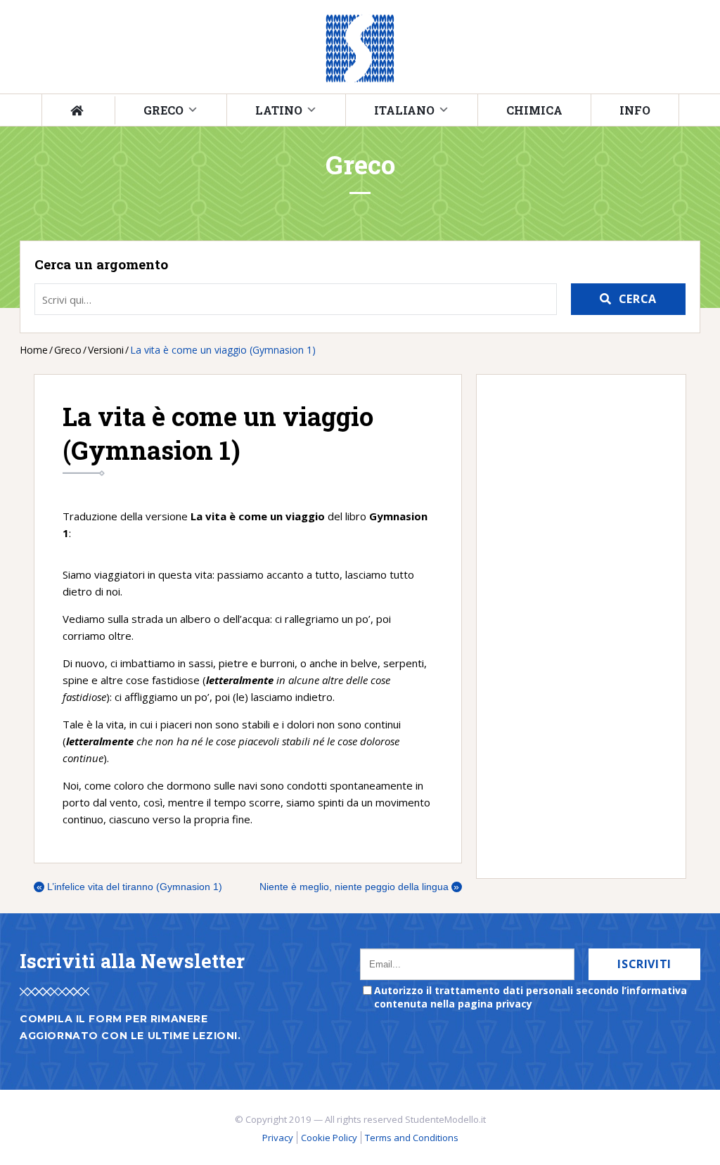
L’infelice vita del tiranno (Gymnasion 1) (129, 886)
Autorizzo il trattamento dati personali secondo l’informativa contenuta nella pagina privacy (530, 997)
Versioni (106, 349)
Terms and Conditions (411, 1137)
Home (34, 349)
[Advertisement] (574, 626)
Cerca (638, 299)
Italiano (404, 110)
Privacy (277, 1137)
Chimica (534, 110)
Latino (278, 110)
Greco (163, 110)
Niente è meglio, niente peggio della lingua (359, 886)
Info (634, 110)
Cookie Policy (329, 1137)
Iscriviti (644, 964)
